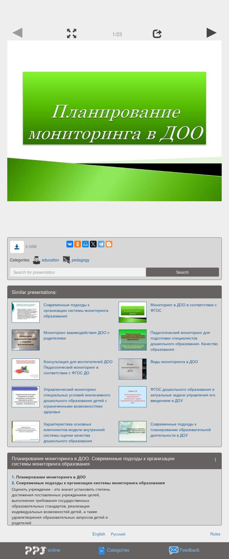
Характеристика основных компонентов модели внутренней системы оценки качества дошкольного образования (74, 432)
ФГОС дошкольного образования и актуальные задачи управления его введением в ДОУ (183, 394)
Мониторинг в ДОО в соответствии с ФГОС (184, 307)
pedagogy (80, 260)
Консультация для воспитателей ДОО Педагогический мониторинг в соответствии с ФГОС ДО (78, 367)
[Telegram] (101, 244)
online (54, 549)
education (50, 260)
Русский (118, 534)
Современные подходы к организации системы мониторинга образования (76, 310)
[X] (93, 244)
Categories (118, 550)
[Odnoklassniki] (77, 244)
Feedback (189, 550)
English (98, 534)
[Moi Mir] (85, 244)
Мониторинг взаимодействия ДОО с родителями (76, 335)
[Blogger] (109, 244)
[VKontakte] (69, 244)
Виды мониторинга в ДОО (174, 361)
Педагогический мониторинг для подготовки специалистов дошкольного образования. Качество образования (184, 340)
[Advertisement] (114, 12)
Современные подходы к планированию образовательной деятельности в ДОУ (181, 429)
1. (13, 477)
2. (13, 482)
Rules (215, 534)
